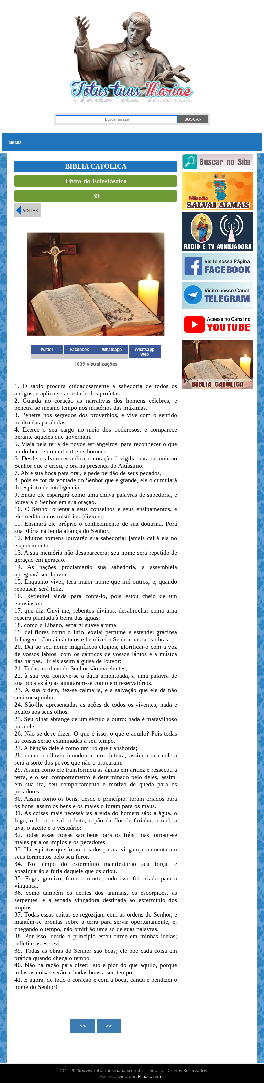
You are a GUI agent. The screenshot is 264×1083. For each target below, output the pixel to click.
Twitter (46, 349)
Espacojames (151, 1076)
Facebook (79, 349)
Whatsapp (112, 349)
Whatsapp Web (144, 352)
